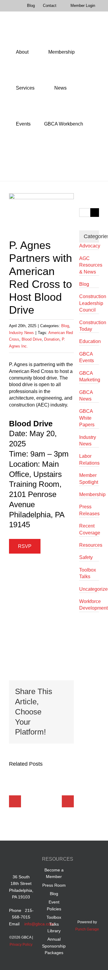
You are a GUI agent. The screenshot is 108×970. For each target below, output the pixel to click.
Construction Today (89, 326)
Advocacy (89, 245)
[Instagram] (92, 873)
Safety (86, 557)
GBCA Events (86, 357)
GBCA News (86, 395)
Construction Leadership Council (89, 303)
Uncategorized (89, 589)
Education (89, 341)
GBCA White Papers (86, 418)
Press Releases (89, 510)
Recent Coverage (89, 529)
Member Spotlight (88, 478)
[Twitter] (81, 873)
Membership (89, 494)
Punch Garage (87, 929)
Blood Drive (32, 339)
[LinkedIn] (92, 860)
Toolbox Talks (87, 573)
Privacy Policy (21, 944)
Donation (51, 339)
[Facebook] (81, 860)
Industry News (21, 332)
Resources (89, 545)
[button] (17, 160)
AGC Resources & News (89, 265)
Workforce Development (89, 605)
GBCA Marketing (89, 376)
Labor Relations (89, 459)
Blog (65, 326)
